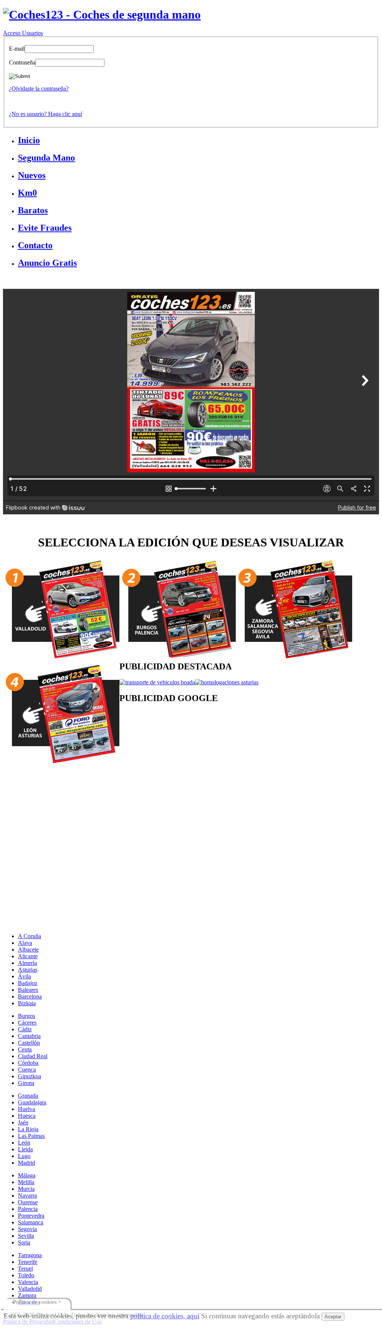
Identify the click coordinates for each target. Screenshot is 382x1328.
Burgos (26, 1016)
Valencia (28, 1282)
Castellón (29, 1043)
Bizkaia (27, 1003)
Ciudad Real (32, 1056)
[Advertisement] (191, 818)
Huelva (26, 1109)
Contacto (35, 245)
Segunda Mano (46, 158)
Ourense (28, 1202)
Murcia (26, 1189)
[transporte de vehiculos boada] (157, 682)
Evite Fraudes (45, 228)
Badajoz (27, 983)
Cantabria (29, 1036)
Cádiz (25, 1029)
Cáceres (27, 1022)
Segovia (27, 1229)
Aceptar (333, 1316)
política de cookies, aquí (164, 1316)
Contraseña (22, 62)
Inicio (29, 140)
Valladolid (30, 1289)
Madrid (26, 1163)
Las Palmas (31, 1136)
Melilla (26, 1182)
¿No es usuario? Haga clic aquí (45, 114)
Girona (26, 1083)
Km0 (27, 193)
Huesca (26, 1116)
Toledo (26, 1275)
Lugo (24, 1156)
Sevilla (26, 1236)
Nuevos (32, 175)
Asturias (27, 969)
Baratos (33, 210)
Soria (24, 1242)
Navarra (27, 1195)
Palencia (28, 1209)
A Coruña (29, 936)
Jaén (23, 1122)
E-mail (17, 48)
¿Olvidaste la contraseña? (39, 88)
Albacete (28, 949)
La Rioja (28, 1129)
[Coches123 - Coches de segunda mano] (102, 14)
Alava (25, 943)
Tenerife (27, 1262)
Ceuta (25, 1049)
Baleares (28, 990)
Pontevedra (31, 1215)
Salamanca (30, 1222)
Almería (27, 963)
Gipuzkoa (29, 1076)
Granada (28, 1095)
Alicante (28, 956)
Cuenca (27, 1069)
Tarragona (30, 1255)
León (24, 1142)
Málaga (26, 1175)
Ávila (24, 976)
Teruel (25, 1268)
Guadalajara (32, 1102)
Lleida (25, 1149)
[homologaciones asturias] (227, 682)
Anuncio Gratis (47, 263)
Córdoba (28, 1063)
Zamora (27, 1295)
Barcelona (30, 996)
